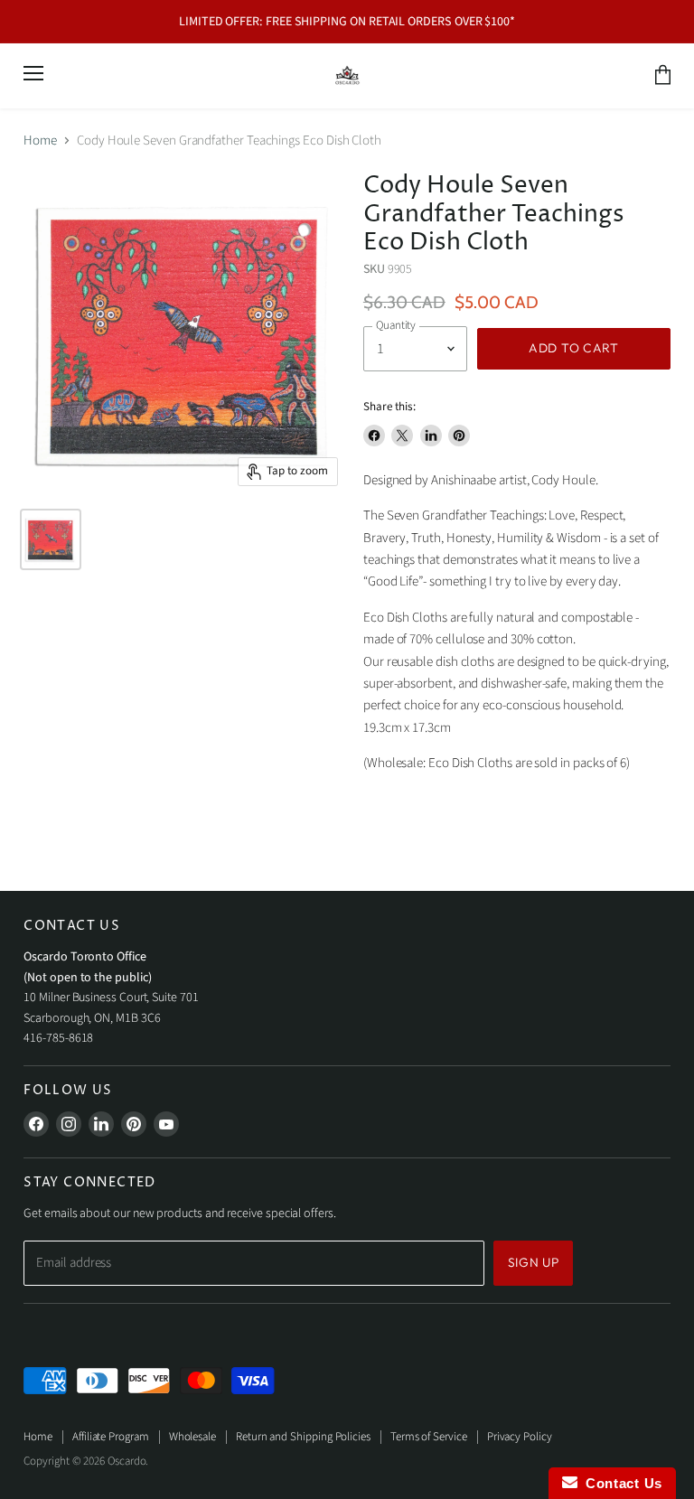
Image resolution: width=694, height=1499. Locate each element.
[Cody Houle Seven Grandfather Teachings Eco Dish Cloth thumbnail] (51, 539)
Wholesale (192, 1437)
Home (40, 140)
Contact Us (619, 1483)
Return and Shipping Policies (303, 1437)
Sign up (533, 1262)
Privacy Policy (519, 1437)
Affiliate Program (110, 1437)
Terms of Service (428, 1437)
